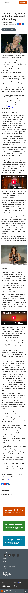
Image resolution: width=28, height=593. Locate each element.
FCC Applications (6, 573)
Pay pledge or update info (14, 539)
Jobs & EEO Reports (7, 575)
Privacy (4, 567)
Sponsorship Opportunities (9, 566)
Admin (4, 568)
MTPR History (6, 565)
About (4, 561)
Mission (4, 563)
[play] (2, 591)
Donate (23, 2)
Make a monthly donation (14, 510)
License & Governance (8, 571)
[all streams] (26, 591)
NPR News (8, 479)
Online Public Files (7, 574)
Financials (5, 572)
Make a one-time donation (14, 525)
